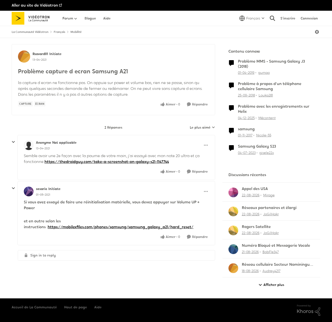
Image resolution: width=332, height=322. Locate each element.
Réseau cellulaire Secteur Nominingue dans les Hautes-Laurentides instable (277, 264)
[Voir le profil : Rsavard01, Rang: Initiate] (24, 56)
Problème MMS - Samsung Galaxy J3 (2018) (271, 64)
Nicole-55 (263, 135)
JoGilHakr (271, 214)
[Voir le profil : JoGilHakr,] (233, 211)
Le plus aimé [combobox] (202, 127)
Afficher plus (273, 285)
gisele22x (266, 153)
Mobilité (76, 32)
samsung (246, 129)
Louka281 (266, 95)
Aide (98, 307)
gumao (264, 72)
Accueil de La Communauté (34, 307)
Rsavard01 (40, 54)
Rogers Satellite (256, 226)
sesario (41, 189)
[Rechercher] (272, 18)
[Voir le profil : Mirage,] (233, 192)
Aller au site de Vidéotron (35, 5)
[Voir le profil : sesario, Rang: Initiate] (29, 191)
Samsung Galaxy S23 (257, 146)
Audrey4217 (271, 271)
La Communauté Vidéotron (30, 32)
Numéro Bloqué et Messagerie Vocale (276, 245)
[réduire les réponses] (13, 142)
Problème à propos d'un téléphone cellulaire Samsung (269, 86)
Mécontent (267, 118)
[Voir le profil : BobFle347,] (233, 249)
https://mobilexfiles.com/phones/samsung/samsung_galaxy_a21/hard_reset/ (120, 226)
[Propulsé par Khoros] (308, 310)
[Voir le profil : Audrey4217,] (233, 268)
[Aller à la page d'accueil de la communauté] (32, 18)
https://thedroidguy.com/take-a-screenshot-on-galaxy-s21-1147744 (106, 161)
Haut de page (75, 307)
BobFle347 (270, 252)
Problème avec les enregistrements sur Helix (273, 109)
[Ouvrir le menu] (317, 31)
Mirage (269, 195)
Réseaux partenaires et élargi (269, 207)
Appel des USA (255, 188)
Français (59, 32)
